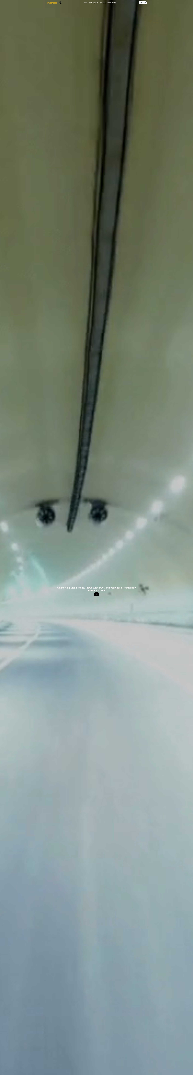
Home (85, 2)
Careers (109, 2)
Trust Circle (102, 2)
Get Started (143, 2)
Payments (95, 2)
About (90, 2)
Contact (114, 2)
